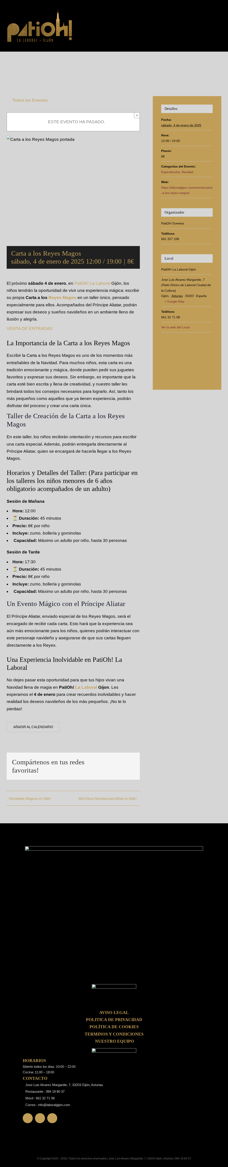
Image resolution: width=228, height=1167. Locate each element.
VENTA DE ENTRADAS (30, 328)
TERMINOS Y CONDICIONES (114, 1034)
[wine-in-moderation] (114, 1050)
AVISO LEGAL (114, 1012)
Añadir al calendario (33, 727)
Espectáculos (170, 172)
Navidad (187, 172)
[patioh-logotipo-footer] (40, 11)
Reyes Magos (62, 297)
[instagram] (40, 1118)
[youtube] (52, 1118)
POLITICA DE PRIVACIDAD (114, 1019)
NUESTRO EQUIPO (114, 1041)
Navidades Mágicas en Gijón (30, 798)
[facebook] (28, 1118)
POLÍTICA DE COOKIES (114, 1026)
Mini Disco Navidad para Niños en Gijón (107, 798)
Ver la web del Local (175, 327)
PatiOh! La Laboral (92, 283)
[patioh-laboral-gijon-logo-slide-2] (114, 986)
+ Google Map (174, 301)
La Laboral (86, 687)
